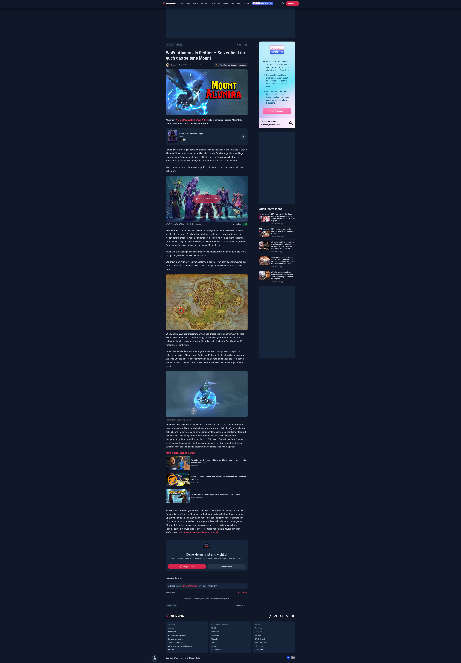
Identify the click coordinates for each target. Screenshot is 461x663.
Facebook (215, 632)
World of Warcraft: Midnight (191, 134)
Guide (179, 45)
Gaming (204, 3)
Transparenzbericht (175, 643)
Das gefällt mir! (188, 567)
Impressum (172, 632)
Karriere (171, 650)
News (188, 3)
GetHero (258, 635)
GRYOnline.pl (260, 639)
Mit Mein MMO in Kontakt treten (180, 646)
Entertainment (215, 3)
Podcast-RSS (216, 650)
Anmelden (243, 592)
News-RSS (215, 646)
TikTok (213, 628)
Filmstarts (259, 646)
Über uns (171, 628)
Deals (239, 3)
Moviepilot (259, 650)
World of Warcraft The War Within (192, 120)
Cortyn (173, 65)
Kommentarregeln (189, 586)
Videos (195, 3)
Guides (246, 3)
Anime (225, 3)
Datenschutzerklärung (176, 639)
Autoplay (237, 224)
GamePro (258, 632)
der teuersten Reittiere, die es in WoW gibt (199, 532)
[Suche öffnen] (282, 3)
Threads (214, 639)
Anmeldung (292, 3)
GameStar (258, 628)
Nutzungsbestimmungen (177, 635)
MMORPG (182, 137)
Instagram (215, 635)
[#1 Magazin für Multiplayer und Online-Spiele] (170, 4)
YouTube (214, 643)
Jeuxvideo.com (260, 643)
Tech (232, 3)
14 (243, 45)
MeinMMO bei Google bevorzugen (232, 65)
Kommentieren (226, 567)
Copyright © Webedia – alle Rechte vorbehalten (183, 658)
